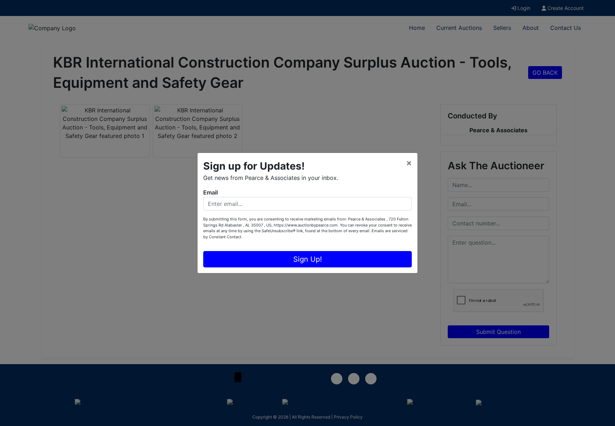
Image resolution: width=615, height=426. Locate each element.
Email (210, 192)
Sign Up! (307, 259)
